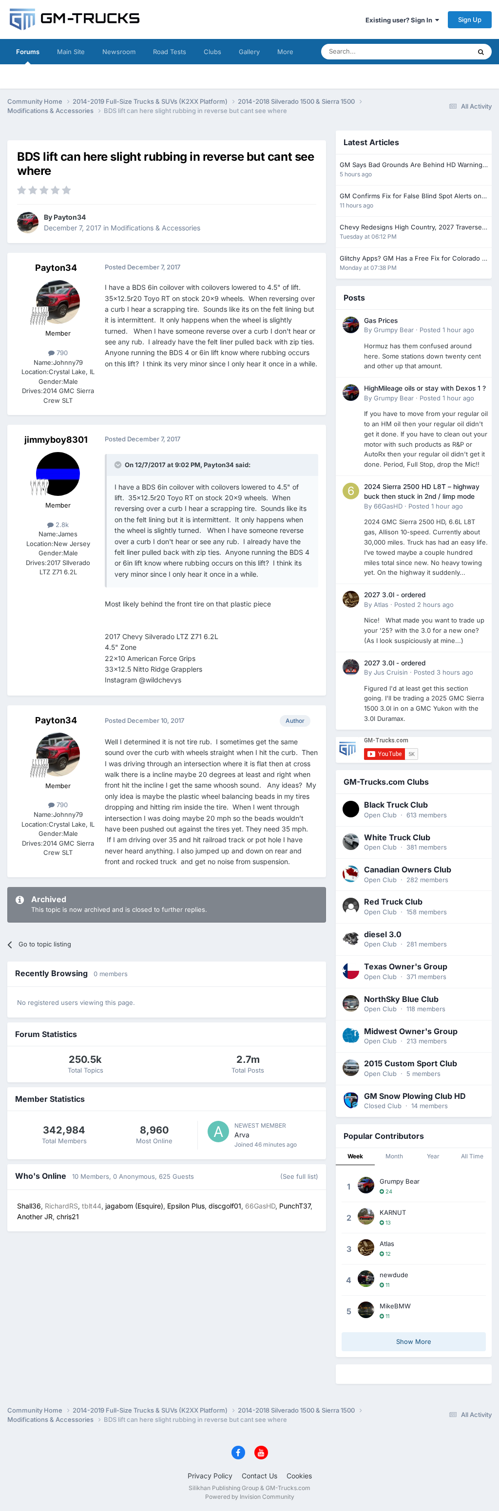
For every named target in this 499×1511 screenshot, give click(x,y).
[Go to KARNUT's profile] (366, 1216)
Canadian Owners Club (407, 869)
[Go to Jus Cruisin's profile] (351, 667)
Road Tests (169, 52)
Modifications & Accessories (155, 228)
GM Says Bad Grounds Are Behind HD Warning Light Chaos (411, 165)
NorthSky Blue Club (401, 999)
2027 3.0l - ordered (394, 595)
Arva (242, 1135)
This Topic (443, 51)
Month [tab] (394, 1156)
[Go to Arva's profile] (218, 1131)
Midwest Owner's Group (411, 1031)
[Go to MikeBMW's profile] (366, 1310)
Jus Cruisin (391, 672)
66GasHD (388, 506)
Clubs (212, 52)
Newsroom (118, 52)
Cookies (299, 1476)
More (285, 52)
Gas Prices (381, 320)
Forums (27, 52)
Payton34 (70, 217)
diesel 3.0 (383, 934)
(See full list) (299, 1176)
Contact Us (259, 1476)
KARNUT (393, 1212)
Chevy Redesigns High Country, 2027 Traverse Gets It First (411, 227)
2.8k (61, 525)
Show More (413, 1341)
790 (61, 353)
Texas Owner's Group (405, 966)
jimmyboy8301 (56, 439)
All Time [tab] (472, 1156)
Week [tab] (355, 1156)
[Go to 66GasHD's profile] (351, 491)
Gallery (249, 52)
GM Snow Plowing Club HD (415, 1096)
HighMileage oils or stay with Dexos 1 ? (425, 388)
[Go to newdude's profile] (366, 1278)
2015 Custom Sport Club (410, 1063)
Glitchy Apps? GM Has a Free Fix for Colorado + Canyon (413, 259)
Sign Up (469, 19)
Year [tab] (433, 1156)
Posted (447, 330)
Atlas (381, 604)
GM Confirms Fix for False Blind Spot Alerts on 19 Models (410, 196)
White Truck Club (397, 837)
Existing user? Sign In (400, 20)
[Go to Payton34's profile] (27, 222)
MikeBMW (395, 1306)
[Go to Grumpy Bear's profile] (351, 325)
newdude (394, 1275)
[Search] (481, 51)
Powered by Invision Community (249, 1496)
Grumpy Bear (394, 330)
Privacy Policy (210, 1476)
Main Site (71, 52)
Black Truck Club (396, 805)
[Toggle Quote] (119, 465)
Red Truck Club (393, 902)
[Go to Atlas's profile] (351, 599)
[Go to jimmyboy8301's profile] (58, 474)
